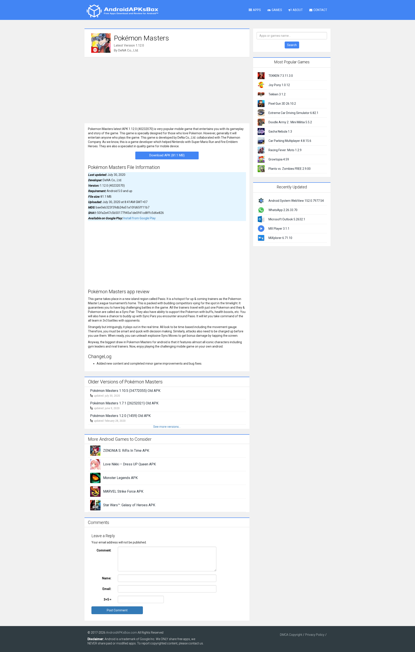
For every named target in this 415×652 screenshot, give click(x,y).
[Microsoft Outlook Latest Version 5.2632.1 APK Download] (261, 219)
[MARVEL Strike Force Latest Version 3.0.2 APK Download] (95, 491)
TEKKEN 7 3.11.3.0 (280, 75)
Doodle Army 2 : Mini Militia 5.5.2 (290, 122)
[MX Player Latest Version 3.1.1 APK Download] (261, 228)
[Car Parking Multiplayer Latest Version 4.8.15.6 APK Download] (261, 140)
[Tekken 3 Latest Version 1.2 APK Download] (261, 94)
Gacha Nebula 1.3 (280, 131)
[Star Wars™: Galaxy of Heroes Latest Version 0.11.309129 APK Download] (95, 505)
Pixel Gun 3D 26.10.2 (282, 103)
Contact (320, 10)
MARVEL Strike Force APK (123, 491)
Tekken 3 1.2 (277, 94)
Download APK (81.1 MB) (167, 155)
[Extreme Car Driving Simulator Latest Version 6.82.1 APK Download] (261, 112)
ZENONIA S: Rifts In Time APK (126, 451)
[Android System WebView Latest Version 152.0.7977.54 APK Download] (261, 200)
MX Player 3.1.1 (278, 228)
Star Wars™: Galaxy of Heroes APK (129, 505)
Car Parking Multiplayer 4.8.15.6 (289, 141)
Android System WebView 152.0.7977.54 (296, 200)
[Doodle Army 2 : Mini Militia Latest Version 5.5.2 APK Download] (261, 122)
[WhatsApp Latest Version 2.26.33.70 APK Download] (261, 209)
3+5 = (107, 599)
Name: (106, 578)
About (298, 10)
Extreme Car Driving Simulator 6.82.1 (293, 113)
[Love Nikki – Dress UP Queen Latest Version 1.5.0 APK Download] (95, 464)
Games (277, 10)
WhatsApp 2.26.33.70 (282, 210)
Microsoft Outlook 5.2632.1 (286, 219)
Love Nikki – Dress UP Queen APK (129, 464)
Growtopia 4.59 (278, 159)
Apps (257, 10)
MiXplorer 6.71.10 (280, 238)
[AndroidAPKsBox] (122, 11)
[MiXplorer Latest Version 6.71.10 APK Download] (261, 237)
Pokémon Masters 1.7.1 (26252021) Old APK (124, 403)
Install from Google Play (139, 218)
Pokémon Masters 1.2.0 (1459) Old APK (120, 416)
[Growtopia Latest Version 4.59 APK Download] (261, 159)
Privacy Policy (314, 634)
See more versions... (167, 426)
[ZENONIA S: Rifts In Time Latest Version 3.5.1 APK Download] (95, 450)
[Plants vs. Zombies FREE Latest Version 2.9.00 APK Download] (261, 168)
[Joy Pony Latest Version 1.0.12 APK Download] (261, 85)
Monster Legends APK (120, 478)
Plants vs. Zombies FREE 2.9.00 (289, 168)
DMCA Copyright (291, 634)
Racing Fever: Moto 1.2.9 (285, 150)
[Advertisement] (167, 89)
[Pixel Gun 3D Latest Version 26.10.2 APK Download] (261, 103)
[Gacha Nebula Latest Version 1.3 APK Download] (261, 131)
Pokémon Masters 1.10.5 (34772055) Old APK (125, 391)
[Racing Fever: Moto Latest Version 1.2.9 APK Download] (261, 150)
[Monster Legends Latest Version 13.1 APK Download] (95, 477)
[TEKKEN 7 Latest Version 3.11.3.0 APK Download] (261, 75)
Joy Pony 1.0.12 (279, 85)
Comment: (104, 550)
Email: (106, 589)
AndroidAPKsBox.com (121, 632)
